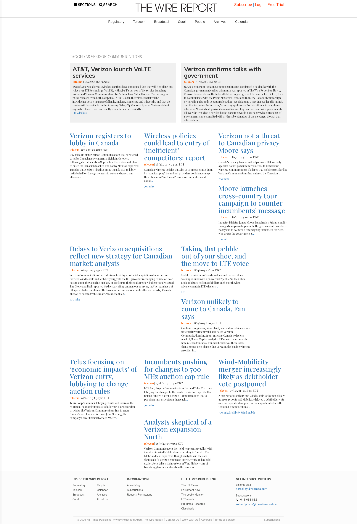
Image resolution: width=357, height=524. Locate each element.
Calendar (242, 21)
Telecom (139, 21)
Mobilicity (234, 412)
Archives (220, 21)
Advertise (206, 519)
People (200, 21)
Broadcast (161, 21)
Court (182, 21)
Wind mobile (248, 412)
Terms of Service (225, 519)
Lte (74, 113)
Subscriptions (272, 519)
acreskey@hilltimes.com (251, 488)
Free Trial (276, 4)
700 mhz (149, 186)
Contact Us (172, 519)
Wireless (82, 113)
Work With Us (190, 519)
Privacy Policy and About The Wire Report (138, 519)
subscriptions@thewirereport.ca (256, 504)
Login (260, 4)
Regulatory (116, 21)
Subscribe (243, 4)
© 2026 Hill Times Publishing (95, 519)
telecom (77, 81)
